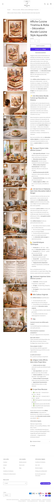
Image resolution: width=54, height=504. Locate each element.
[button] (2, 4)
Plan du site (21, 465)
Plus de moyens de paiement (40, 52)
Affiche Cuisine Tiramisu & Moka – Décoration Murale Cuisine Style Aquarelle (23, 12)
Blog (20, 468)
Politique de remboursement (9, 474)
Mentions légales (38, 468)
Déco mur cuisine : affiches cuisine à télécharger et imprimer (26, 9)
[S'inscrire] (25, 483)
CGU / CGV (37, 465)
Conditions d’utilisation (46, 499)
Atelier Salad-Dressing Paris (14, 499)
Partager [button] (33, 445)
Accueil (8, 9)
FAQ (4, 468)
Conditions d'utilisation (8, 471)
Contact (5, 465)
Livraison (5, 462)
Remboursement (22, 462)
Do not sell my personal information (40, 474)
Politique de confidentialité (41, 471)
